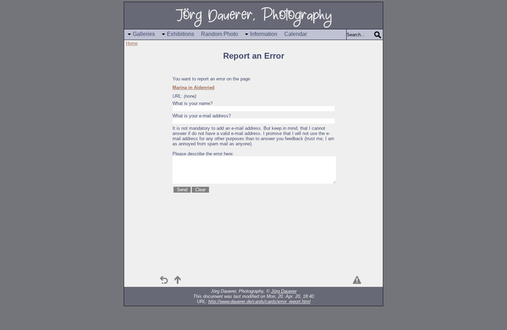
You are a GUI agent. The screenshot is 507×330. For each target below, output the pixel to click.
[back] (163, 279)
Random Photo (219, 34)
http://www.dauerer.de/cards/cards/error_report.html (259, 301)
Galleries (144, 34)
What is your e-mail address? (201, 115)
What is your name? (192, 103)
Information (263, 34)
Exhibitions (180, 34)
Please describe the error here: (203, 153)
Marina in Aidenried (193, 87)
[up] (177, 279)
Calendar (295, 34)
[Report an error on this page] (356, 279)
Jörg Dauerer (284, 291)
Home (132, 43)
